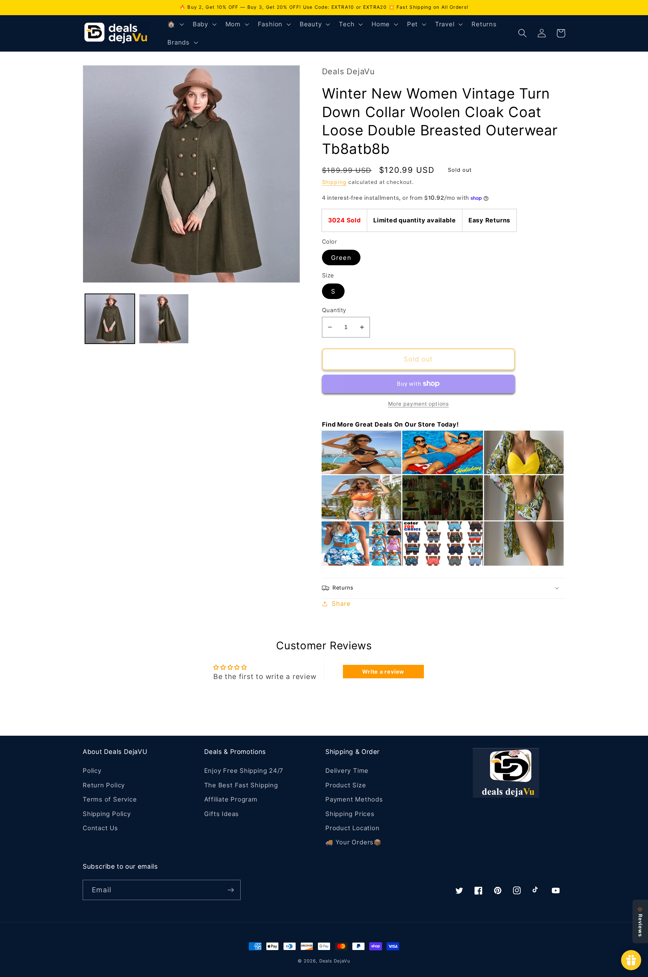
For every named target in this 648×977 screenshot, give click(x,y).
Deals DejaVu (334, 961)
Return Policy (104, 785)
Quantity (334, 310)
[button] (174, 24)
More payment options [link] (418, 404)
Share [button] (341, 603)
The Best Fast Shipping (241, 785)
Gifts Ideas (221, 813)
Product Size (345, 785)
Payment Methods (354, 799)
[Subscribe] (230, 890)
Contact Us (100, 828)
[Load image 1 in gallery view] (110, 319)
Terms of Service (110, 799)
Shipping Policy (107, 813)
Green (341, 257)
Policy (92, 770)
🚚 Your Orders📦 (353, 842)
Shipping (334, 182)
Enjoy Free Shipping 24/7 (244, 770)
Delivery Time (347, 770)
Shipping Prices (350, 813)
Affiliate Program (231, 799)
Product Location (352, 828)
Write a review (383, 671)
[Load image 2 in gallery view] (164, 319)
